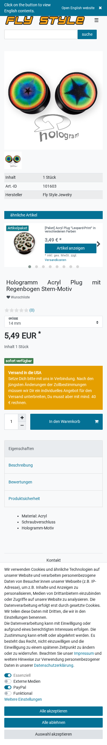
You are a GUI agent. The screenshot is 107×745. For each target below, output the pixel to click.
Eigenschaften (21, 448)
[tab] (53, 448)
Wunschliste (20, 297)
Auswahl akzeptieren (53, 734)
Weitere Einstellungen (23, 699)
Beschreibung (21, 465)
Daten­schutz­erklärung (53, 665)
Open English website (78, 8)
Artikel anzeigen (71, 248)
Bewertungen (20, 482)
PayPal (19, 687)
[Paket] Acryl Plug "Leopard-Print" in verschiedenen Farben (70, 229)
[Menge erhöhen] (22, 418)
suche (87, 34)
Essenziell (22, 675)
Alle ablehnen (53, 722)
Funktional (22, 693)
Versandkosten (55, 260)
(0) (32, 310)
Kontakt (54, 560)
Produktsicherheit (24, 498)
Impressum (84, 653)
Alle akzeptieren (53, 711)
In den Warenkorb (64, 421)
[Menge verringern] (22, 426)
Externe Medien (27, 681)
